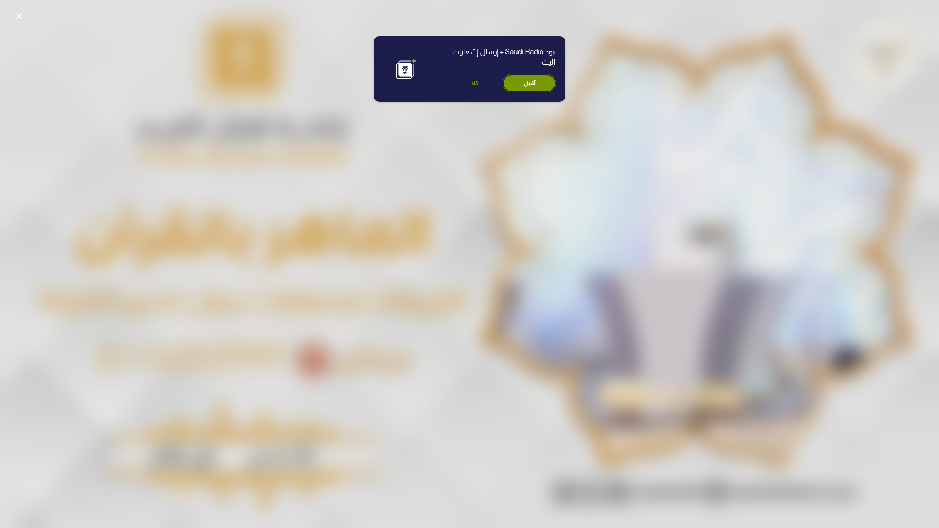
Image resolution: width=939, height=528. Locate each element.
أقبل (529, 83)
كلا (475, 83)
